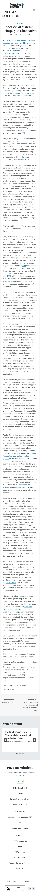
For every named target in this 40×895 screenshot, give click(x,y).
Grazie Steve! (8, 700)
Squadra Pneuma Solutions (14, 741)
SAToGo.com (11, 583)
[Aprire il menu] (35, 10)
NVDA (12, 685)
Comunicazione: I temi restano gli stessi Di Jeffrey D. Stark (30, 704)
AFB (5, 685)
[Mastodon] (33, 888)
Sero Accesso (20, 868)
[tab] (16, 753)
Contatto (20, 793)
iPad (24, 266)
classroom (25, 160)
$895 (9, 276)
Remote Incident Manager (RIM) (20, 817)
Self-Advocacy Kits (20, 841)
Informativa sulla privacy (20, 799)
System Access (22, 141)
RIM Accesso (20, 852)
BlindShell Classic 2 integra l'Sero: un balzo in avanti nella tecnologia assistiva (19, 735)
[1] (24, 133)
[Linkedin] (29, 888)
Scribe (20, 823)
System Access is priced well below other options (19, 456)
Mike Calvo (14, 35)
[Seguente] (34, 740)
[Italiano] (19, 781)
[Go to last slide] (5, 740)
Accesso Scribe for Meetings (20, 863)
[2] (29, 207)
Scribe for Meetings (20, 828)
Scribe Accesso (20, 857)
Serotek (20, 23)
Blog (20, 846)
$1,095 (16, 276)
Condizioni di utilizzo (20, 804)
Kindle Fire (31, 260)
